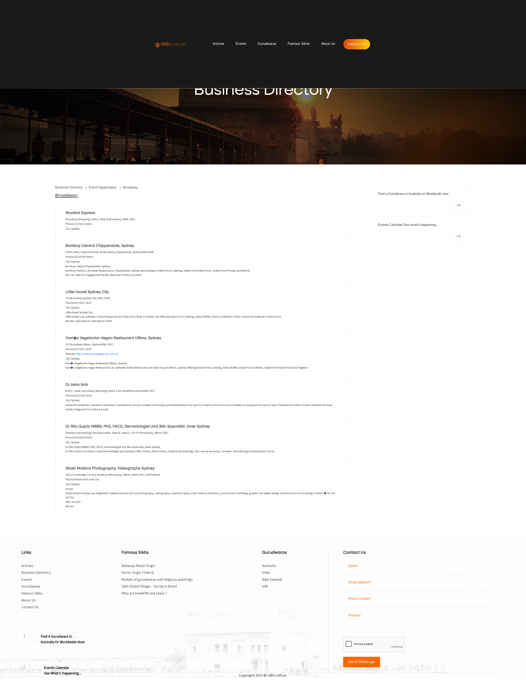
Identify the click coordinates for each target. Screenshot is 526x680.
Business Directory (69, 187)
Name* (353, 566)
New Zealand (272, 579)
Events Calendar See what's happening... (408, 225)
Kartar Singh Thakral (137, 572)
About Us (328, 44)
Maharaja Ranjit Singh (138, 565)
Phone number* (359, 598)
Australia (269, 565)
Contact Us (356, 44)
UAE (265, 586)
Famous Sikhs (299, 44)
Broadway (130, 187)
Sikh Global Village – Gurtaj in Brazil (149, 586)
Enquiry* (354, 615)
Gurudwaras (267, 44)
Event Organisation (103, 187)
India (266, 572)
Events (241, 44)
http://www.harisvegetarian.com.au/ (97, 354)
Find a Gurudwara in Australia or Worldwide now (413, 193)
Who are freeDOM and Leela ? (144, 593)
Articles (218, 44)
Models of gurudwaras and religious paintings (157, 579)
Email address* (359, 582)
